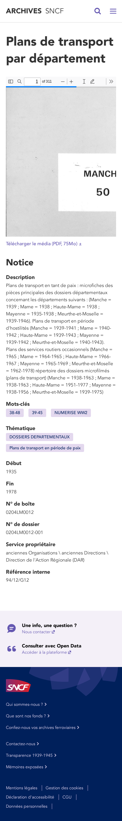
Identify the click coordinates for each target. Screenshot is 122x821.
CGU (67, 797)
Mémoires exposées (24, 766)
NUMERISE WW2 (70, 412)
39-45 (37, 412)
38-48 (14, 412)
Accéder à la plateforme (44, 652)
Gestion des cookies (64, 787)
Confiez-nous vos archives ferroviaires (41, 727)
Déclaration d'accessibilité (30, 797)
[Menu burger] (113, 11)
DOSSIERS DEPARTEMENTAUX (39, 437)
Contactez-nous (20, 743)
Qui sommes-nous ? (24, 704)
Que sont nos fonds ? (26, 716)
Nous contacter (36, 631)
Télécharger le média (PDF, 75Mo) (41, 244)
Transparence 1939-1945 (29, 755)
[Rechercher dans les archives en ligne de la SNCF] (97, 11)
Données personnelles (26, 806)
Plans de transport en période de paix (45, 447)
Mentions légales (21, 787)
